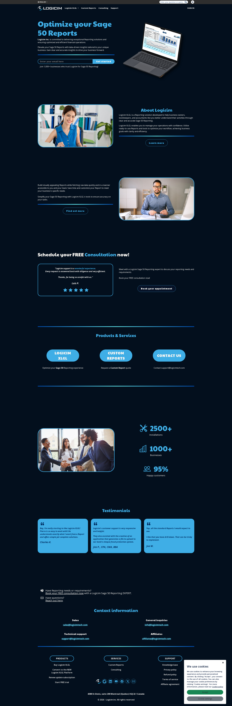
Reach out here (54, 600)
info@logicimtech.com (156, 625)
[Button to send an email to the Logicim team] (133, 681)
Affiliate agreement (170, 684)
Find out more (75, 210)
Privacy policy (170, 669)
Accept (205, 692)
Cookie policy (217, 687)
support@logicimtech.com (75, 638)
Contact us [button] (169, 355)
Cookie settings (205, 698)
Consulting (103, 8)
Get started (103, 61)
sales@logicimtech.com (75, 625)
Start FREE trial (62, 682)
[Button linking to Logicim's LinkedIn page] (110, 681)
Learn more (156, 142)
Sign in (190, 8)
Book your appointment (156, 288)
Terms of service (170, 679)
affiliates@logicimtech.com (156, 638)
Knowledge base (170, 665)
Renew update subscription (62, 677)
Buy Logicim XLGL (62, 665)
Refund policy (170, 674)
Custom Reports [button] (116, 355)
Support (114, 8)
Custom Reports (88, 8)
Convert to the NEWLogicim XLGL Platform (61, 671)
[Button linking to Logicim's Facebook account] (122, 681)
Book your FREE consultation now (64, 593)
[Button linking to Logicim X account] (127, 681)
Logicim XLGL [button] (71, 8)
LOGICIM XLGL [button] (63, 355)
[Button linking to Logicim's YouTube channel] (116, 681)
